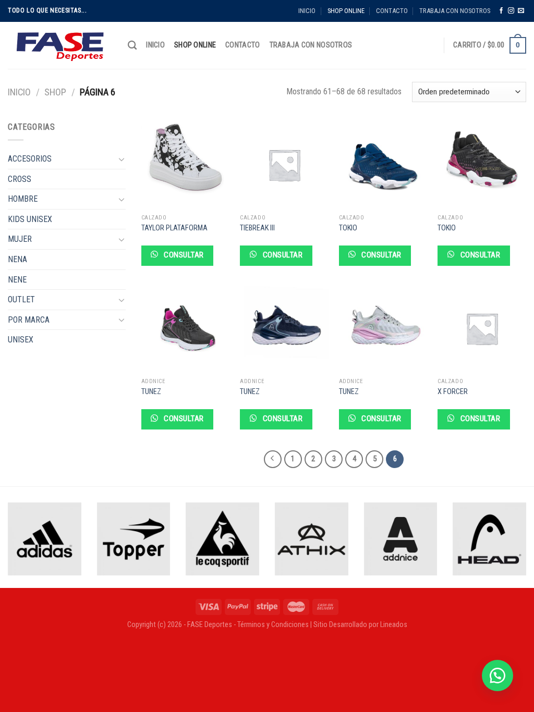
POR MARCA (29, 320)
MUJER (20, 239)
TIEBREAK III (257, 228)
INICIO (306, 11)
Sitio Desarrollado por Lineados (360, 624)
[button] (497, 675)
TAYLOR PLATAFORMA (174, 228)
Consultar (183, 255)
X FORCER (453, 391)
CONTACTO (392, 11)
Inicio (19, 92)
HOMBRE (23, 199)
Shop (55, 92)
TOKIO (348, 228)
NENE (17, 280)
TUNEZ (151, 391)
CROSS (19, 179)
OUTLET (21, 299)
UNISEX (20, 340)
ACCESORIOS (30, 159)
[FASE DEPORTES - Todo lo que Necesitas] (60, 45)
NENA (17, 259)
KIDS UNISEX (30, 219)
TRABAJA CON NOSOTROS (454, 11)
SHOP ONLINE (346, 11)
